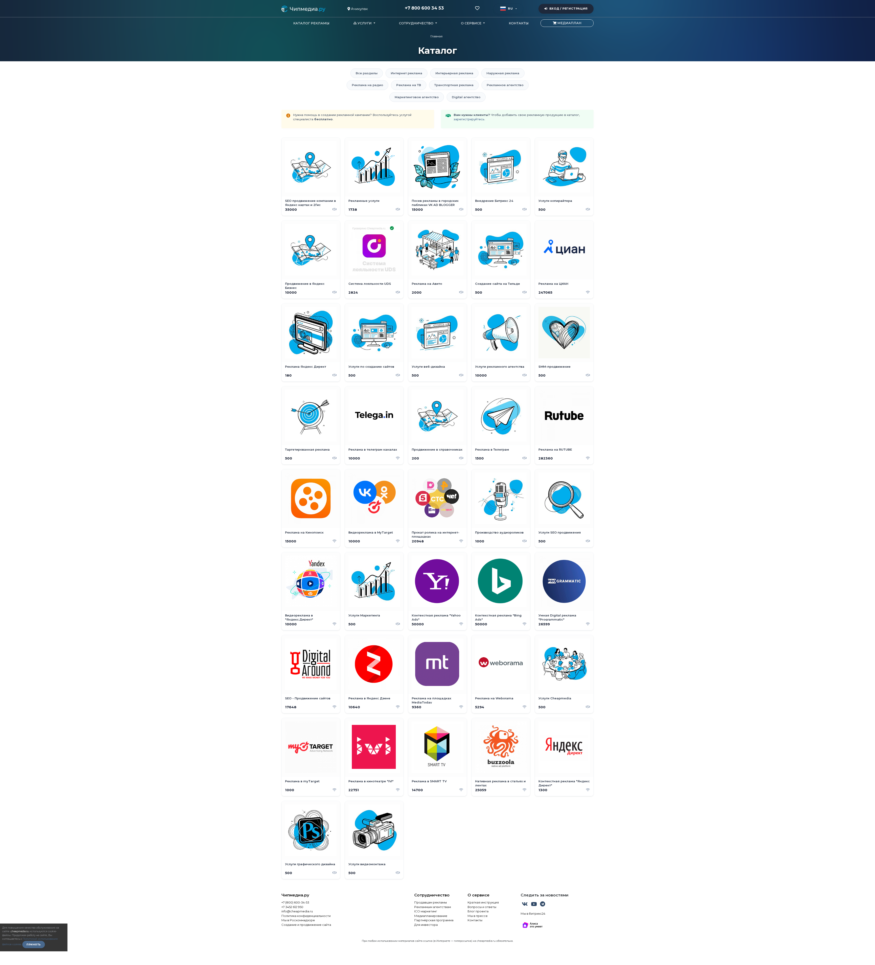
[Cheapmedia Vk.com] (525, 905)
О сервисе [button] (471, 23)
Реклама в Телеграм (492, 449)
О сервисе (478, 895)
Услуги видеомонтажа (367, 864)
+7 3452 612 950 (292, 907)
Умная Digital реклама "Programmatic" (557, 617)
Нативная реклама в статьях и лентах (500, 783)
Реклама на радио (367, 85)
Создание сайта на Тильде (497, 283)
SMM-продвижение (554, 366)
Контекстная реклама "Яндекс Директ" (564, 783)
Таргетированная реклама (307, 449)
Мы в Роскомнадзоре (298, 920)
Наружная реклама (502, 73)
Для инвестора (426, 925)
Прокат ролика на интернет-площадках (435, 534)
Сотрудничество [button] (416, 23)
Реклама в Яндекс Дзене (369, 698)
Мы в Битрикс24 (533, 913)
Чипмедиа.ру (295, 895)
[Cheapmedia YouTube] (534, 905)
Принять (33, 944)
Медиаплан (569, 23)
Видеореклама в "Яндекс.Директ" (299, 617)
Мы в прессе (478, 916)
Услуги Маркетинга (364, 615)
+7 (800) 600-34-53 (295, 902)
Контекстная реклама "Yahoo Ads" (436, 617)
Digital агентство (466, 97)
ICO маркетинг (425, 911)
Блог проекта (478, 911)
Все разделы (367, 73)
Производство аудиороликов (499, 532)
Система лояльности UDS (369, 283)
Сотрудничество (432, 895)
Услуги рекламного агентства (499, 366)
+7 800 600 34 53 (424, 8)
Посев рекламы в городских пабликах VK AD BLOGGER (435, 203)
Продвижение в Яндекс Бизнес (304, 286)
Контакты (519, 23)
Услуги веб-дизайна (428, 366)
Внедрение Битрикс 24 (494, 201)
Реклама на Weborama (494, 698)
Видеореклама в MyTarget (370, 532)
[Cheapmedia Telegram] (542, 905)
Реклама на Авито (427, 283)
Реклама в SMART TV (429, 781)
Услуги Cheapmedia (554, 698)
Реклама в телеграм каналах (372, 449)
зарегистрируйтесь (469, 119)
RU (510, 8)
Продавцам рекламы (430, 902)
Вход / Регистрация (568, 8)
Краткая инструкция (483, 902)
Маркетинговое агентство (417, 97)
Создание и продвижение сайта (306, 925)
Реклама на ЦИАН (553, 283)
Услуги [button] (365, 23)
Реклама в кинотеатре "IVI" (371, 781)
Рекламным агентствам (432, 907)
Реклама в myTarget (302, 781)
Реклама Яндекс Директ (305, 366)
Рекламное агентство (505, 85)
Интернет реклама (406, 73)
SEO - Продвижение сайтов (307, 698)
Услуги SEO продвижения (559, 532)
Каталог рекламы (311, 23)
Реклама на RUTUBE (555, 449)
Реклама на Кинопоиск (304, 532)
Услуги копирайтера (555, 201)
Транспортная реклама (454, 85)
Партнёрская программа (433, 920)
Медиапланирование (430, 916)
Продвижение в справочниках (437, 449)
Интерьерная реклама (454, 73)
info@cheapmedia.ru (297, 911)
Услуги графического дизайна (310, 864)
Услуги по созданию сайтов (371, 366)
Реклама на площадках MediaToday (431, 700)
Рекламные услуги (363, 201)
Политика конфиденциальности (306, 916)
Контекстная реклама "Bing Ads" (498, 617)
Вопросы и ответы (482, 907)
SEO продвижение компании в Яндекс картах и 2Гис (310, 203)
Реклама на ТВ (408, 85)
